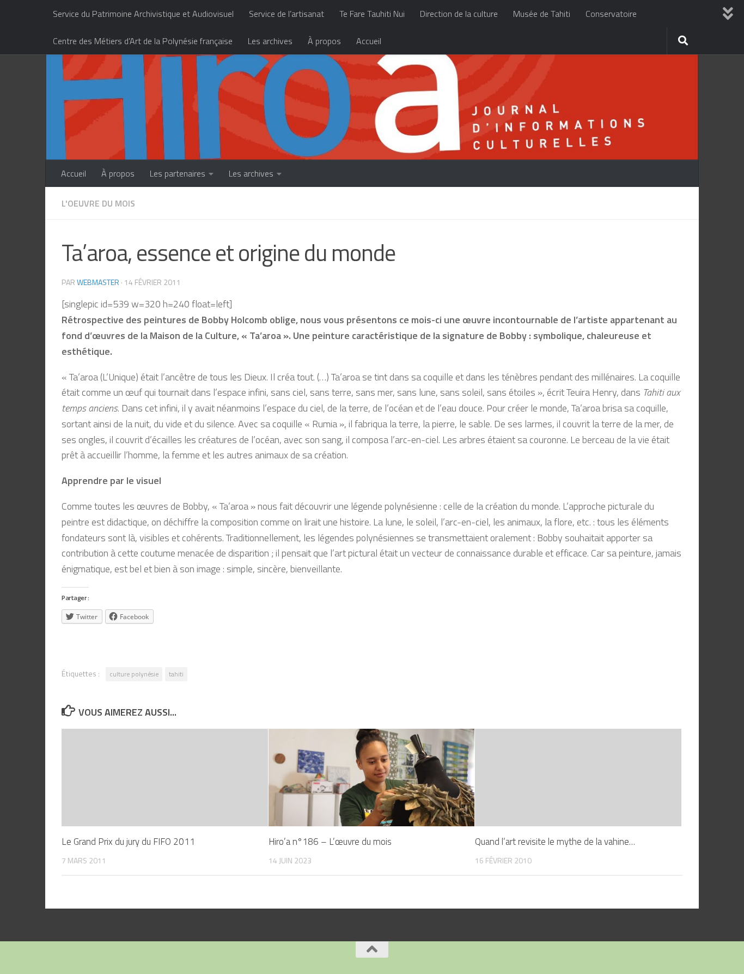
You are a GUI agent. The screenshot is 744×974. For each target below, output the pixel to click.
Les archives (270, 40)
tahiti (176, 674)
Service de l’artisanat (286, 13)
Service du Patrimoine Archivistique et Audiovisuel (143, 13)
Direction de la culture (459, 13)
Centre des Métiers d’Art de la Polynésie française (143, 40)
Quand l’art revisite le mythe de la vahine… (555, 841)
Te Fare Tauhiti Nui (372, 13)
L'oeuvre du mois (98, 203)
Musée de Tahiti (541, 13)
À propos (324, 40)
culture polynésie (133, 674)
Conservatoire (611, 13)
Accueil (368, 40)
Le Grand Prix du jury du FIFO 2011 (128, 841)
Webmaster (98, 282)
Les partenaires (177, 173)
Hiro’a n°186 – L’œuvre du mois (330, 841)
